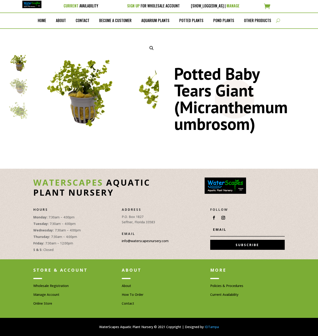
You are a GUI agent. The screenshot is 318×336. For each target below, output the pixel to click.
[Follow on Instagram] (223, 217)
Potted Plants (191, 20)
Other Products (257, 20)
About (61, 20)
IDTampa (212, 327)
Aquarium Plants (155, 20)
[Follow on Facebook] (214, 217)
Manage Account (46, 294)
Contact (82, 20)
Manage (233, 6)
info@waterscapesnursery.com (145, 241)
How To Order (132, 294)
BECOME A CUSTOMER (115, 20)
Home (42, 20)
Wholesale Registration (51, 285)
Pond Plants (223, 20)
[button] (151, 48)
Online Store (42, 303)
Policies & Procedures (226, 285)
